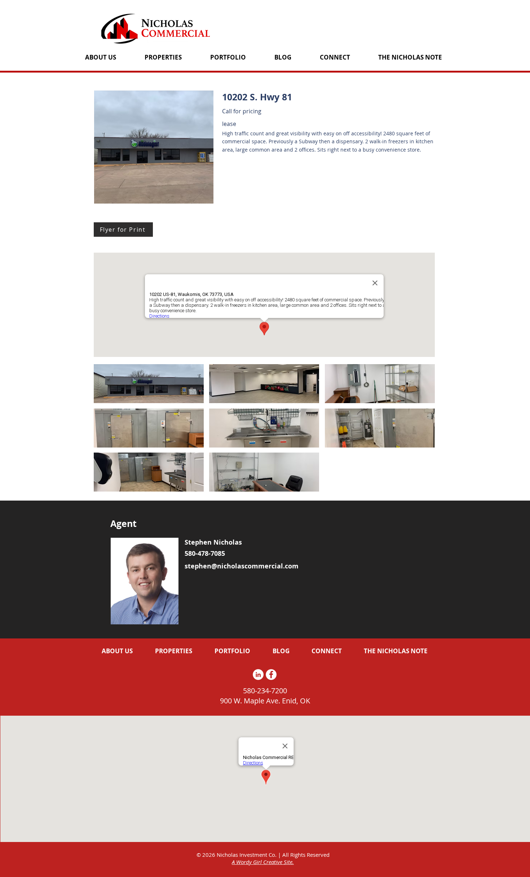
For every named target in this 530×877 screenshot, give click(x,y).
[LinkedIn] (258, 674)
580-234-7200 (265, 690)
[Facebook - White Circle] (271, 674)
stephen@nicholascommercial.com (242, 566)
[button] (149, 383)
